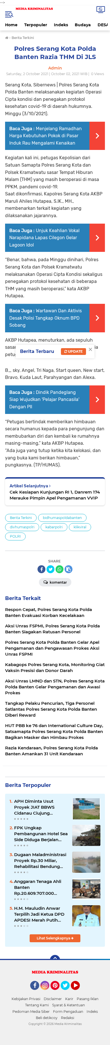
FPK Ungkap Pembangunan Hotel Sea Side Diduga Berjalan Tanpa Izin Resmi (41, 834)
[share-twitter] (50, 569)
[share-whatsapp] (59, 569)
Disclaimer (53, 999)
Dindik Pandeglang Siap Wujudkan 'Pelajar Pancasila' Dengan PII (44, 399)
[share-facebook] (41, 569)
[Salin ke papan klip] (68, 569)
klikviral (80, 527)
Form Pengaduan (68, 1011)
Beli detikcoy (47, 1018)
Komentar (58, 582)
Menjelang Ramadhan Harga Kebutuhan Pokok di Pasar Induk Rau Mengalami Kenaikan (45, 136)
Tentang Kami (37, 1005)
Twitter (68, 992)
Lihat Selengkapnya (54, 938)
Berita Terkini (21, 518)
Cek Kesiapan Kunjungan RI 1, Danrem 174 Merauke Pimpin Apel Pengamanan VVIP (55, 495)
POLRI (15, 536)
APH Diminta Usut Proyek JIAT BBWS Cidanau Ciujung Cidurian (34, 807)
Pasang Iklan (87, 999)
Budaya (83, 24)
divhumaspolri (22, 527)
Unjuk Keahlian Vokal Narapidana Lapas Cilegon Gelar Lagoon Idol (44, 238)
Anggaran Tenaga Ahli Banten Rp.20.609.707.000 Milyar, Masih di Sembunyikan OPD (37, 887)
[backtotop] (55, 960)
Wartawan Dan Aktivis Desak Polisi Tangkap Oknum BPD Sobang (45, 318)
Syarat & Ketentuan (68, 1005)
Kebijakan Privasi (26, 999)
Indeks (61, 24)
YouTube (79, 992)
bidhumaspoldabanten (62, 518)
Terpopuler (35, 24)
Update (75, 351)
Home (11, 24)
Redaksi (67, 1018)
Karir (69, 999)
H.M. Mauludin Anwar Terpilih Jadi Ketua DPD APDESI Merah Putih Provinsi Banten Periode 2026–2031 (40, 914)
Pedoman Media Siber (31, 1011)
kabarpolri (54, 527)
